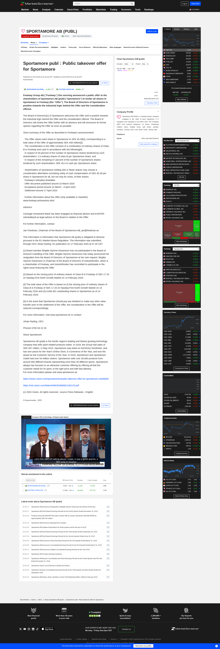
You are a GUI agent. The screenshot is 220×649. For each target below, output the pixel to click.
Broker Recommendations (39, 47)
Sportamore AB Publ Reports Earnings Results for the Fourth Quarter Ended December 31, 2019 (64, 511)
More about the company (148, 144)
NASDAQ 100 (170, 56)
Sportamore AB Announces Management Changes (48, 523)
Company (43, 42)
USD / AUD (167, 352)
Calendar (58, 10)
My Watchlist (168, 141)
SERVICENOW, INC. (173, 198)
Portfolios (87, 10)
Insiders (63, 47)
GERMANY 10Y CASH (174, 482)
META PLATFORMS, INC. (174, 154)
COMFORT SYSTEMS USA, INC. (177, 206)
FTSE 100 (169, 62)
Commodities (169, 376)
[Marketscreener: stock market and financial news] (36, 4)
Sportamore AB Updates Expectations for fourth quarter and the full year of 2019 (58, 527)
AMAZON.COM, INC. (173, 256)
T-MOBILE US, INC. (172, 265)
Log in (184, 4)
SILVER (166, 403)
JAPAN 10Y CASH (172, 485)
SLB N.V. (169, 201)
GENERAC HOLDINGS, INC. (176, 212)
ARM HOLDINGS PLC (173, 270)
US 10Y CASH (171, 480)
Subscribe (195, 4)
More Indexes (181, 99)
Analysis (46, 10)
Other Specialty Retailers (150, 138)
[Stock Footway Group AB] (82, 89)
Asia (195, 29)
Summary (24, 42)
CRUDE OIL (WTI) (170, 397)
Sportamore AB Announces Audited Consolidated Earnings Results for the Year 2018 (60, 550)
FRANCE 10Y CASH (173, 488)
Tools (137, 10)
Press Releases (85, 47)
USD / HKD (168, 358)
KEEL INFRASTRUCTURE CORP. (177, 170)
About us (114, 639)
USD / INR (167, 343)
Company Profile (125, 112)
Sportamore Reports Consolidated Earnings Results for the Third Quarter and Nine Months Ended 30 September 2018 (66, 571)
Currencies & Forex (181, 368)
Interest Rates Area (181, 496)
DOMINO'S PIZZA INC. (173, 192)
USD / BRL (167, 340)
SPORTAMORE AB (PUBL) (37, 486)
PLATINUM (167, 406)
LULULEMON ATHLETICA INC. (176, 195)
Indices (168, 29)
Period (138, 64)
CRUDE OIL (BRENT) (171, 400)
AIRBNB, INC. (170, 262)
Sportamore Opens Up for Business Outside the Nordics (50, 566)
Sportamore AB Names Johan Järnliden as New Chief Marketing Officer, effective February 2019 (64, 577)
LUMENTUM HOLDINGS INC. (176, 273)
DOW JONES (170, 53)
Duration (120, 64)
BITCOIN (169, 437)
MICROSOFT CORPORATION (176, 148)
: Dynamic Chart (151, 103)
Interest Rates (169, 461)
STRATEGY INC (171, 276)
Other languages (115, 47)
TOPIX (168, 76)
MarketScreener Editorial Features (136, 47)
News (35, 10)
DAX (167, 65)
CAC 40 (168, 68)
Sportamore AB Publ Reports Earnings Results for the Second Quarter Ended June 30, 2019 (63, 536)
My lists (181, 177)
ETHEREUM (170, 440)
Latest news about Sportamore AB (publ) (41, 501)
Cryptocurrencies (170, 418)
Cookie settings (81, 639)
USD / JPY (167, 349)
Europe (176, 29)
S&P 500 (169, 50)
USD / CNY (168, 346)
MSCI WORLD (171, 82)
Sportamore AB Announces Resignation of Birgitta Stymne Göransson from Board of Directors (63, 507)
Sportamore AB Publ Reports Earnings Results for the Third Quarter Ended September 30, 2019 (64, 532)
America (186, 29)
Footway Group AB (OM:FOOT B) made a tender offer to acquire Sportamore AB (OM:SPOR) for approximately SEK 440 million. (64, 517)
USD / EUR (168, 331)
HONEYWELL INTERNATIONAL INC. (178, 161)
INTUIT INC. (170, 259)
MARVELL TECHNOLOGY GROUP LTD (178, 173)
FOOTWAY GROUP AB (35, 490)
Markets (25, 10)
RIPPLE (168, 449)
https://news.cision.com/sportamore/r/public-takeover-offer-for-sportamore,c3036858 (65, 379)
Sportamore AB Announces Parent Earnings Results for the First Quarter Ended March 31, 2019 (64, 541)
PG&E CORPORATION (174, 215)
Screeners (126, 10)
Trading (113, 10)
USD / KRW (168, 355)
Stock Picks (73, 10)
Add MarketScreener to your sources (85, 83)
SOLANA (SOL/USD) (173, 443)
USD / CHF (167, 364)
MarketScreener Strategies (31, 51)
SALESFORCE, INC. (173, 151)
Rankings (149, 10)
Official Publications (100, 47)
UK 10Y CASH (171, 491)
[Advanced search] (132, 4)
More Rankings (181, 241)
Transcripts (72, 47)
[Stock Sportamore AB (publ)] (52, 89)
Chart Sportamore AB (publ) (131, 59)
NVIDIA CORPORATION (174, 167)
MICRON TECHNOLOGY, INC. (176, 158)
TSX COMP (170, 59)
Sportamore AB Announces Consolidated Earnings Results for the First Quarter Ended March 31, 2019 (66, 545)
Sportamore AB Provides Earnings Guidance (46, 554)
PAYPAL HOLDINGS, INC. (175, 218)
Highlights (54, 47)
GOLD (166, 394)
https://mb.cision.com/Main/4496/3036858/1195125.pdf (51, 385)
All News (24, 47)
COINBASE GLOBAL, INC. (175, 209)
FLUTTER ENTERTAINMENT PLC (177, 145)
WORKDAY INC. (171, 190)
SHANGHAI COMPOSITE (174, 73)
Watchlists (101, 10)
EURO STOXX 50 (172, 71)
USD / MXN (168, 337)
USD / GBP (167, 361)
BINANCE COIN (171, 446)
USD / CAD (168, 334)
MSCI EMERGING (172, 79)
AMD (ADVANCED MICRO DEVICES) (178, 164)
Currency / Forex (170, 312)
